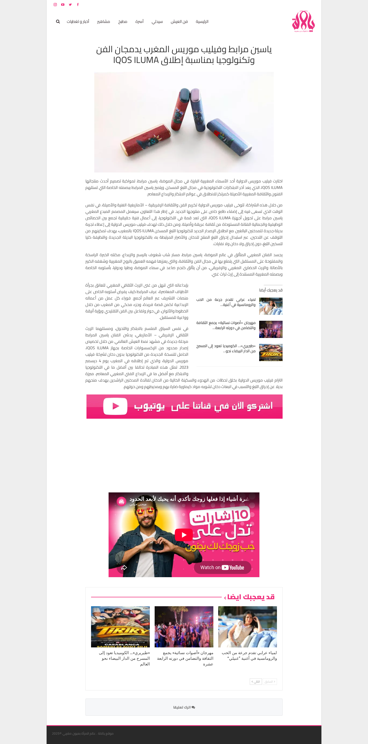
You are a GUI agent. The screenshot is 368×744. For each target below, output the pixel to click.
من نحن (312, 4)
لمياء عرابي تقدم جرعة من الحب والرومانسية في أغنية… (226, 302)
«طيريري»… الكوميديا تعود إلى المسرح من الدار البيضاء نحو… (226, 348)
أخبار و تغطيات (78, 21)
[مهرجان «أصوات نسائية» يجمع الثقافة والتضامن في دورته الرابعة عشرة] (271, 329)
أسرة (140, 21)
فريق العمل (297, 4)
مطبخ (122, 21)
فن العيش (179, 21)
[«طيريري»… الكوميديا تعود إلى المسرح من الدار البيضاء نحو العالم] (271, 352)
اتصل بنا (281, 4)
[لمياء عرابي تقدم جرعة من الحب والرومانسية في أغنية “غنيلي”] (271, 306)
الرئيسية (202, 21)
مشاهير (103, 21)
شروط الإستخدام (264, 4)
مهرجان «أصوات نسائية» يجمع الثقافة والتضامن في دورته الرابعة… (226, 325)
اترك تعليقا (182, 707)
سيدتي (157, 21)
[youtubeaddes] (184, 406)
